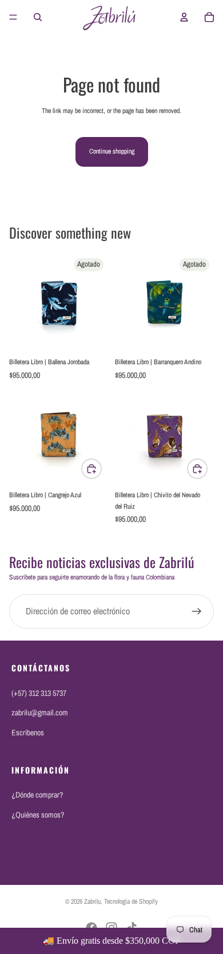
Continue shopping (111, 151)
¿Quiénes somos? (37, 815)
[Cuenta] (184, 17)
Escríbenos (27, 732)
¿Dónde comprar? (37, 795)
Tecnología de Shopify (131, 901)
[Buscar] (37, 17)
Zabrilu (92, 901)
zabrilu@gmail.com (39, 712)
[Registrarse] (197, 611)
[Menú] (13, 17)
